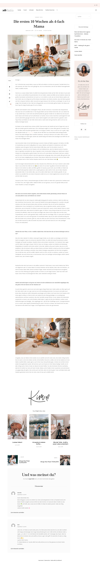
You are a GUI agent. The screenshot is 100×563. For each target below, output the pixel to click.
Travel (25, 10)
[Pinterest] (9, 94)
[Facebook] (9, 87)
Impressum (40, 560)
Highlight (37, 17)
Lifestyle (31, 10)
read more (83, 114)
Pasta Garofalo (78, 55)
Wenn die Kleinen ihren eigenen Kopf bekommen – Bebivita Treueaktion (82, 34)
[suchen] (57, 10)
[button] (11, 430)
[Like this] (9, 105)
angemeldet (31, 479)
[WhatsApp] (9, 98)
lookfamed (59, 560)
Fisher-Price (31, 132)
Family (19, 10)
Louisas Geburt (17, 442)
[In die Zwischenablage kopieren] (9, 101)
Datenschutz (47, 560)
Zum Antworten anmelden (17, 512)
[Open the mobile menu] (96, 10)
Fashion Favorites (49, 10)
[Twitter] (9, 90)
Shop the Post (39, 10)
